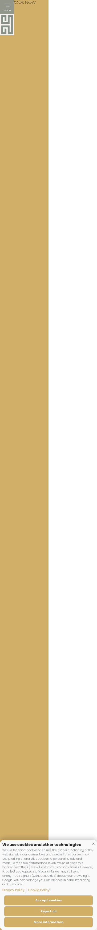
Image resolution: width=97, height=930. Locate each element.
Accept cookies (48, 900)
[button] (93, 843)
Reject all (48, 911)
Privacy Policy (13, 890)
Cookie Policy (39, 890)
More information (48, 922)
